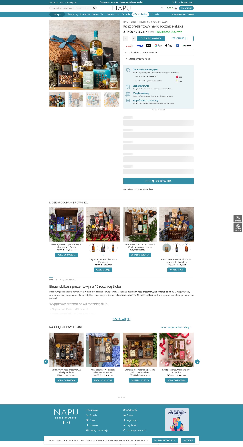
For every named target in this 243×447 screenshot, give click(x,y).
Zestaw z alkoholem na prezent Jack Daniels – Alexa (113, 371)
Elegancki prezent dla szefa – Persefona (103, 260)
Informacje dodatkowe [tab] (65, 280)
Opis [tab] (51, 280)
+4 (103, 255)
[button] (162, 8)
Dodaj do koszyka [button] (66, 255)
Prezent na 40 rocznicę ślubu (153, 22)
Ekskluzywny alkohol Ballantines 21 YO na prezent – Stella (140, 245)
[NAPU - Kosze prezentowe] (121, 8)
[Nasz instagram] (68, 422)
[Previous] (54, 55)
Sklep (133, 22)
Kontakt (155, 14)
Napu (125, 22)
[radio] (93, 247)
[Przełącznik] (125, 52)
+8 (177, 255)
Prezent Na (112, 14)
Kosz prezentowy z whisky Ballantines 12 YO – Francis (186, 381)
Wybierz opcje (103, 270)
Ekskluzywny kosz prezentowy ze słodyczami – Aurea (66, 245)
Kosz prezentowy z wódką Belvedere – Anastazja (76, 371)
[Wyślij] (94, 8)
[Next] (115, 55)
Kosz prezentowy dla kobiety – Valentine (149, 371)
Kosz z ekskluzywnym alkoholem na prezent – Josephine (176, 260)
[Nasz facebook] (63, 422)
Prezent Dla (97, 14)
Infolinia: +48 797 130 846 (182, 14)
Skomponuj (72, 14)
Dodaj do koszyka (158, 181)
